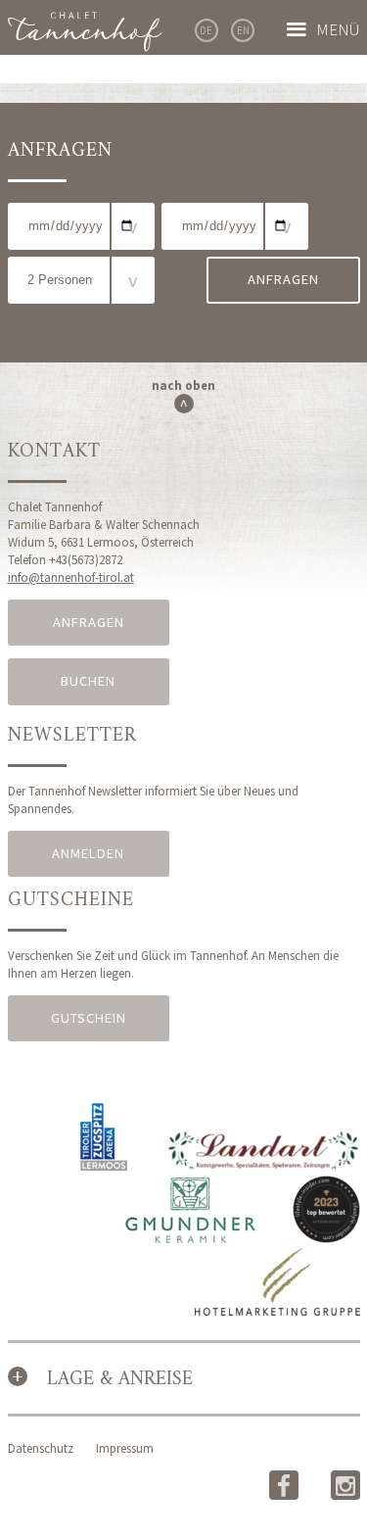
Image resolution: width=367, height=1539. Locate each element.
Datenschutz (40, 1448)
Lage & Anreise (120, 1380)
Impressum (125, 1448)
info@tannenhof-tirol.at (71, 577)
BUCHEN (88, 681)
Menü (338, 29)
